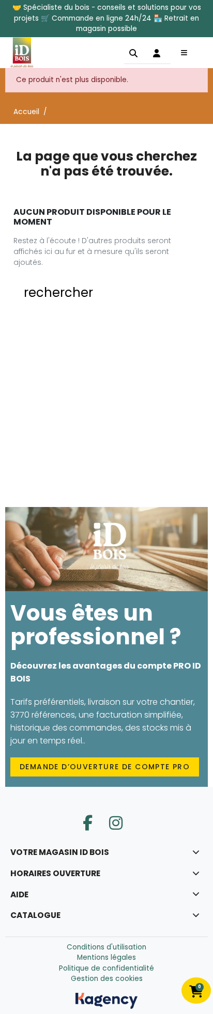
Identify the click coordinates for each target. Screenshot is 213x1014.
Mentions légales (106, 957)
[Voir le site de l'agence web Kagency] (106, 1000)
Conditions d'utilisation (106, 947)
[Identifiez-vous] (156, 52)
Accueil (26, 112)
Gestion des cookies (107, 979)
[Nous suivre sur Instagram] (116, 823)
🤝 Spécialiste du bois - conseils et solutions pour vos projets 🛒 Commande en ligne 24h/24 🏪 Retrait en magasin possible (106, 18)
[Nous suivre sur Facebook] (87, 823)
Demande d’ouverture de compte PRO (105, 767)
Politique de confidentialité (106, 968)
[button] (133, 52)
